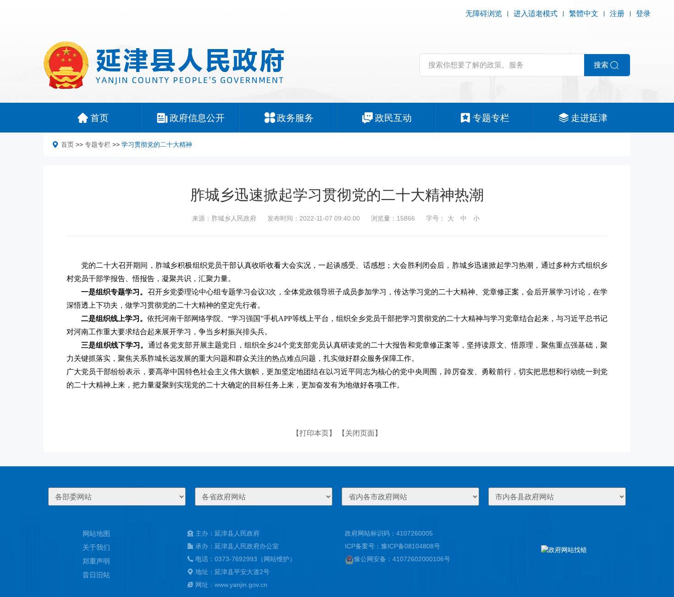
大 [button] (450, 218)
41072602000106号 (421, 559)
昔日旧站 (96, 575)
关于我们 (96, 547)
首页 (67, 144)
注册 (617, 13)
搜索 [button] (601, 65)
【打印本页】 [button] (314, 433)
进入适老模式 (536, 13)
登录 (643, 13)
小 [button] (476, 218)
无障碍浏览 (483, 13)
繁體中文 (583, 13)
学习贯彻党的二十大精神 (157, 144)
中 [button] (463, 218)
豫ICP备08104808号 (410, 546)
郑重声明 (96, 561)
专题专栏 (97, 144)
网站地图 (96, 533)
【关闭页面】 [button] (360, 433)
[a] (564, 559)
